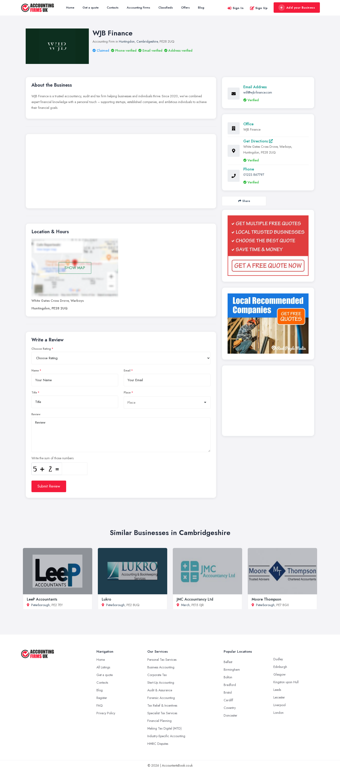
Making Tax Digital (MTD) (164, 728)
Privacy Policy (105, 713)
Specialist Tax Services (162, 713)
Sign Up (261, 8)
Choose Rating (41, 349)
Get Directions (256, 141)
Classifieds (165, 7)
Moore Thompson (266, 599)
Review (35, 414)
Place (127, 392)
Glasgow (279, 674)
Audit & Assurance (159, 690)
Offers (185, 7)
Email (127, 370)
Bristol (228, 692)
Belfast (228, 662)
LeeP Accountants (42, 599)
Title (34, 392)
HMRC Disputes (157, 743)
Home (70, 7)
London (278, 712)
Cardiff (228, 700)
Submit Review (48, 486)
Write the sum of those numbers (52, 458)
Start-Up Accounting (160, 682)
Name (35, 370)
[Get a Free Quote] (268, 245)
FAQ (99, 705)
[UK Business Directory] (268, 323)
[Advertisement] (120, 172)
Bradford (230, 685)
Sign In (238, 8)
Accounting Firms (138, 7)
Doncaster (230, 715)
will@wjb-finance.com (257, 92)
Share (246, 201)
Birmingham (232, 669)
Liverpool (279, 705)
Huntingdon (127, 41)
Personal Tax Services (161, 659)
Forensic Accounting (161, 697)
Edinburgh (280, 666)
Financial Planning (159, 720)
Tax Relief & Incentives (162, 705)
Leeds (277, 689)
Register (101, 697)
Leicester (279, 697)
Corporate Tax (157, 675)
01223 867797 (253, 174)
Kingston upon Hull (286, 682)
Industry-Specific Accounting (166, 736)
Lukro (106, 599)
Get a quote (91, 7)
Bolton (228, 677)
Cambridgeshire (147, 41)
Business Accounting (160, 667)
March (185, 605)
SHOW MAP (75, 268)
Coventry (230, 707)
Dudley (278, 659)
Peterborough (40, 605)
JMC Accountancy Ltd (195, 599)
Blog (201, 7)
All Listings (103, 667)
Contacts (112, 7)
